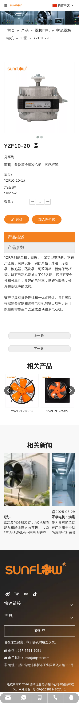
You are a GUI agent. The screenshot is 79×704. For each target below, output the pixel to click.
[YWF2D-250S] (57, 390)
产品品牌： (11, 187)
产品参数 (16, 247)
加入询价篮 (46, 219)
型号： (8, 175)
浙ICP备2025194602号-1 (49, 689)
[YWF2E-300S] (21, 390)
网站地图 (24, 689)
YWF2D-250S (57, 411)
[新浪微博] (7, 594)
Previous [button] (8, 390)
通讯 (38, 631)
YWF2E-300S (22, 411)
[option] (22, 394)
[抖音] (35, 594)
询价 (19, 219)
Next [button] (70, 390)
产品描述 (16, 237)
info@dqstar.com (37, 658)
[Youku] (16, 594)
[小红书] (25, 594)
